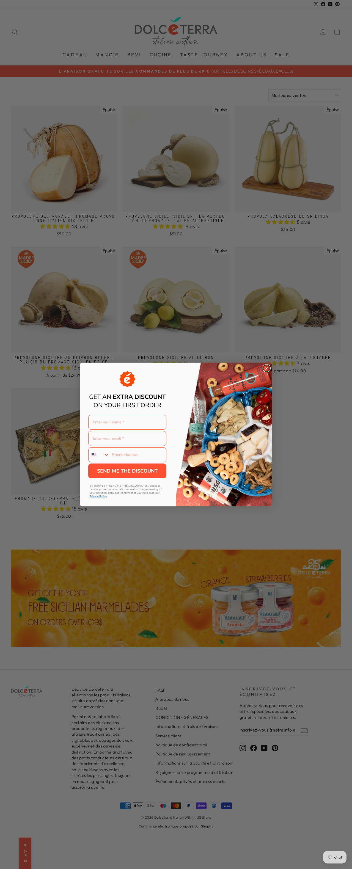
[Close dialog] (266, 368)
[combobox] (99, 455)
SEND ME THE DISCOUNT (127, 471)
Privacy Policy (98, 496)
